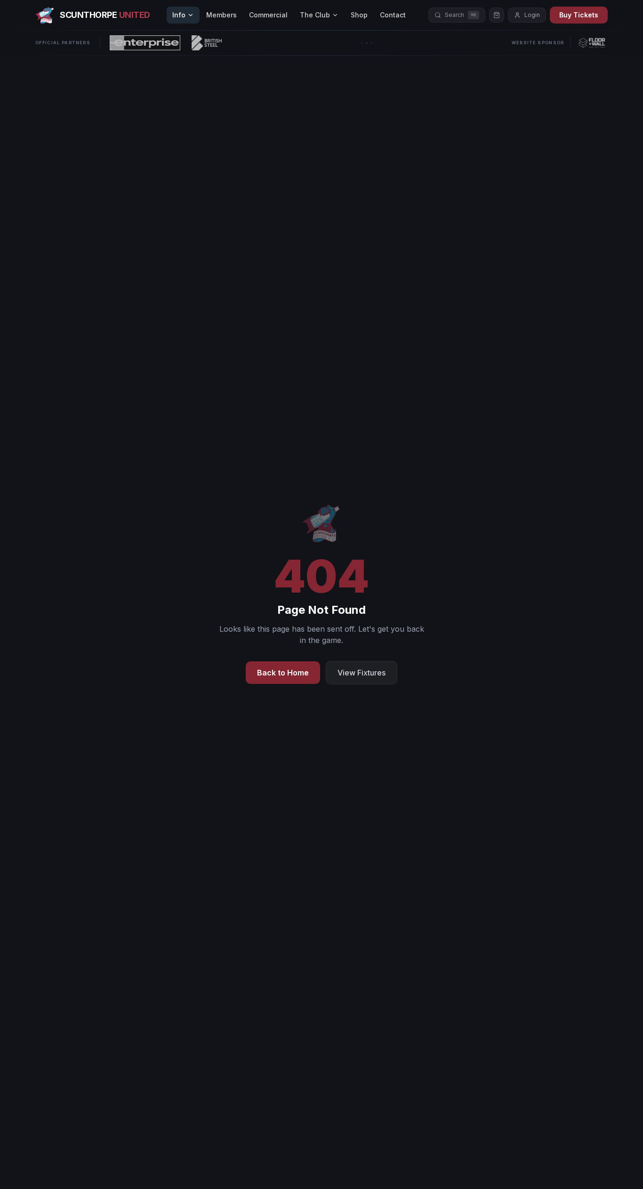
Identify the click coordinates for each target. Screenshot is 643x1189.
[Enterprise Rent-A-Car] (145, 42)
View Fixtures (362, 672)
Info (178, 15)
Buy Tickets (578, 15)
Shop (359, 15)
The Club (315, 15)
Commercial (268, 15)
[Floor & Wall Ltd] (592, 42)
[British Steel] (207, 42)
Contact (393, 15)
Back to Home (283, 672)
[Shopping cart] (496, 15)
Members (221, 15)
